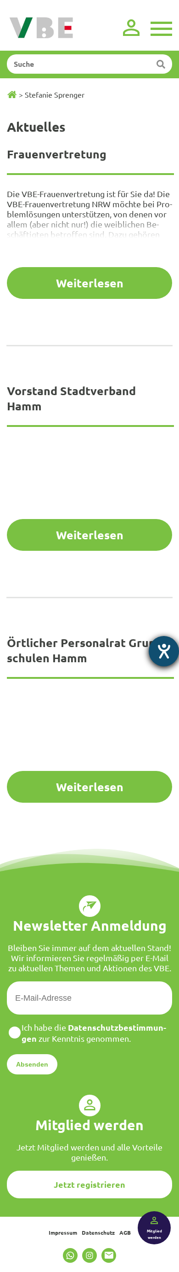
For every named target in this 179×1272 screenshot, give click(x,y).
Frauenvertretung (56, 153)
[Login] (131, 27)
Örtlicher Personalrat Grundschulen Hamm (87, 650)
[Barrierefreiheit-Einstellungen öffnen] (164, 651)
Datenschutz (98, 1232)
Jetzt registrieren (89, 1184)
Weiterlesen (89, 282)
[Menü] (161, 27)
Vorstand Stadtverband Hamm (71, 398)
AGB (125, 1232)
